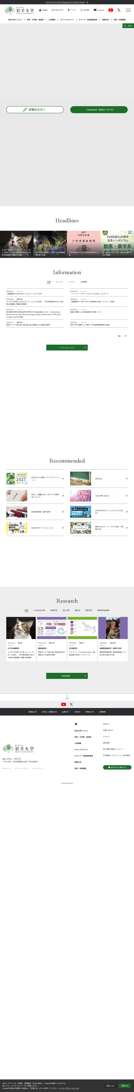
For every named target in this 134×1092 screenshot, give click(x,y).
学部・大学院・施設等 (35, 19)
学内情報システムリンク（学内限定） (117, 755)
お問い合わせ (59, 10)
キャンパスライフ (67, 19)
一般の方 (77, 712)
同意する (124, 1085)
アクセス (73, 10)
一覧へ (119, 336)
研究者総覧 (66, 676)
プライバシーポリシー (22, 768)
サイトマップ (7, 768)
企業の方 (65, 712)
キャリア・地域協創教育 (88, 19)
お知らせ (106, 724)
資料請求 (87, 10)
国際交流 (105, 19)
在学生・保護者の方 (49, 712)
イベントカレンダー (67, 347)
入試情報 (52, 19)
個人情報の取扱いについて (113, 749)
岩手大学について (15, 19)
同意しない (110, 1085)
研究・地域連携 (120, 19)
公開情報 (102, 712)
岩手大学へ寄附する (118, 767)
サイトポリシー (38, 768)
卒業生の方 (89, 712)
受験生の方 (32, 712)
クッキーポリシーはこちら (69, 1088)
